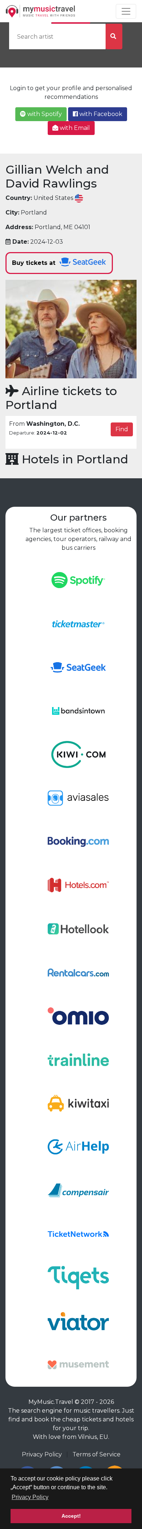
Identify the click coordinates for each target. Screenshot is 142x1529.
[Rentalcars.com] (78, 972)
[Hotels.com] (78, 884)
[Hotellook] (78, 928)
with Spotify (44, 114)
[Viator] (78, 1320)
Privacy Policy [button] (30, 1497)
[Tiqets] (78, 1277)
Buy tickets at (34, 262)
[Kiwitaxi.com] (78, 1102)
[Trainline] (78, 1059)
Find (121, 429)
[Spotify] (78, 579)
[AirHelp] (78, 1146)
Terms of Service (96, 1454)
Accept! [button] (71, 1516)
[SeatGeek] (78, 666)
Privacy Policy (42, 1454)
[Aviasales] (78, 797)
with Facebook (100, 114)
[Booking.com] (78, 841)
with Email (74, 127)
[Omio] (78, 1015)
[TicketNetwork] (78, 1233)
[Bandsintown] (78, 710)
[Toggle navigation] (126, 11)
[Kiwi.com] (78, 753)
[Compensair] (78, 1189)
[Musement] (78, 1364)
